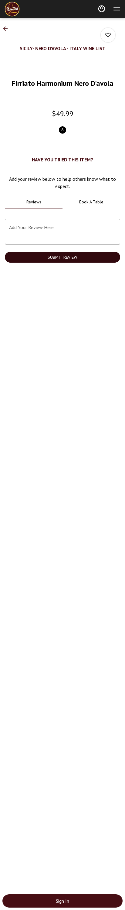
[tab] (33, 202)
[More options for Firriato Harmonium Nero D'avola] (108, 35)
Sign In (62, 901)
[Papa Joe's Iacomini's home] (32, 9)
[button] (7, 28)
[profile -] (101, 8)
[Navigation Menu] (116, 9)
